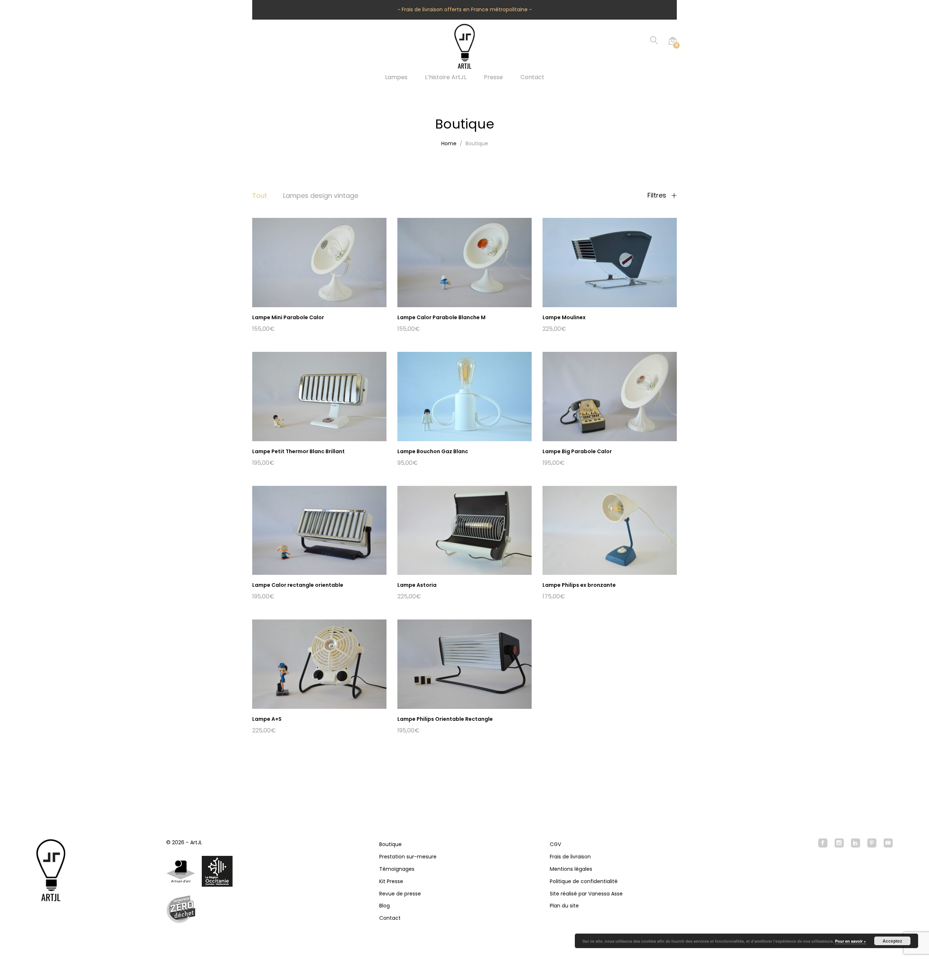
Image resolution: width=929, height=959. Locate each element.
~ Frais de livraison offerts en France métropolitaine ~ (465, 9)
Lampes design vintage (320, 195)
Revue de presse (400, 893)
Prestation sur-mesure (408, 856)
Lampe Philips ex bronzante (579, 585)
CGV (555, 844)
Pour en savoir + (850, 941)
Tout (259, 195)
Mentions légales (571, 869)
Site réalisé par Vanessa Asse (586, 893)
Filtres (657, 195)
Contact (532, 77)
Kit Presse (391, 881)
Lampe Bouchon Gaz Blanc (432, 451)
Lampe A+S (267, 719)
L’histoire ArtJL (445, 77)
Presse (493, 77)
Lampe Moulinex (564, 317)
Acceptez (892, 941)
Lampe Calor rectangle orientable (297, 585)
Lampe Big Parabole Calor (577, 451)
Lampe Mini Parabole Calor (288, 317)
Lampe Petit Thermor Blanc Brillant (298, 451)
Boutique (390, 844)
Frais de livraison (570, 856)
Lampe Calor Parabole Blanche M (441, 317)
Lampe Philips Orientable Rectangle (445, 719)
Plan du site (564, 905)
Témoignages (396, 869)
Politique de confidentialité (584, 881)
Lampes (396, 77)
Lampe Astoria (417, 585)
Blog (384, 905)
